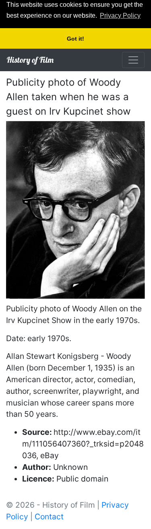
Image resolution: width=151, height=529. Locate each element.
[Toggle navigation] (133, 60)
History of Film (30, 60)
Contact (49, 516)
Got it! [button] (75, 38)
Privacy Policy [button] (120, 15)
